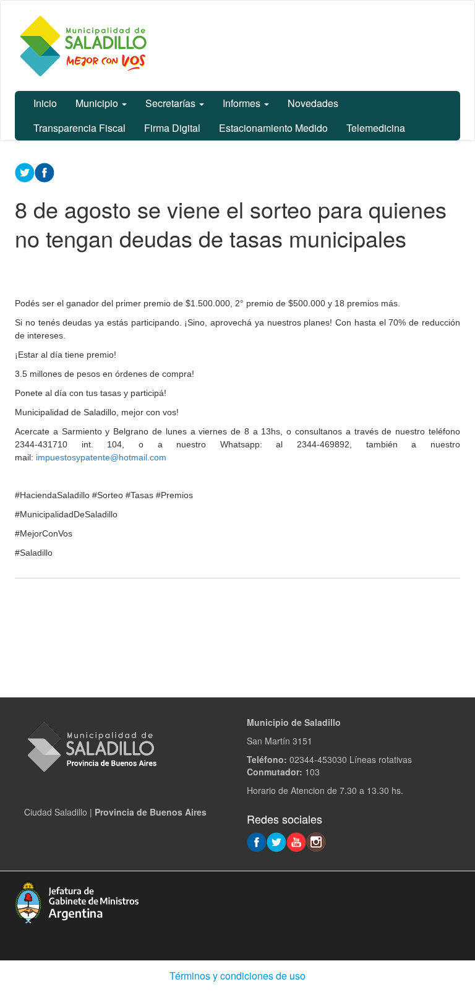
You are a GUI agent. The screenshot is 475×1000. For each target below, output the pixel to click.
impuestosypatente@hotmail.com (101, 457)
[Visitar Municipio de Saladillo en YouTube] (296, 841)
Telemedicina (375, 128)
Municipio (98, 103)
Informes (243, 103)
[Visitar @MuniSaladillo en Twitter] (276, 841)
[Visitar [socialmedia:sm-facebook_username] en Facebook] (44, 171)
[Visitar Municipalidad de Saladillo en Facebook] (257, 841)
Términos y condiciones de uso (237, 975)
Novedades (313, 103)
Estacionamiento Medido (273, 128)
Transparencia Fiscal (79, 128)
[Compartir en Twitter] (25, 171)
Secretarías (171, 103)
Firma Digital (172, 128)
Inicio (45, 103)
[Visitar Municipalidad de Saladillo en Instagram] (316, 841)
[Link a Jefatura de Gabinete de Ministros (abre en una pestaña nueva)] (77, 900)
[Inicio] (83, 46)
